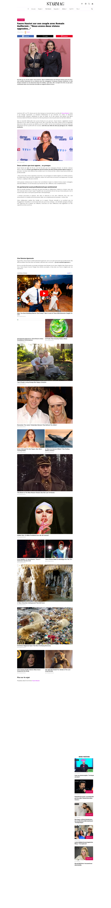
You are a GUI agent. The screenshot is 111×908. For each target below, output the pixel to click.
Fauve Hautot (65, 113)
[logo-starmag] (55, 4)
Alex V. (28, 32)
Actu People (89, 791)
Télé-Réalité (48, 9)
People (40, 9)
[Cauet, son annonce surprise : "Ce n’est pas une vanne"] (84, 765)
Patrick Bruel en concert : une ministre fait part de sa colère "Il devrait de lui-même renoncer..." (84, 798)
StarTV (71, 9)
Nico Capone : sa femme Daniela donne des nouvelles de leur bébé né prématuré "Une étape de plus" (84, 821)
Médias (64, 9)
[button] (82, 4)
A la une (33, 9)
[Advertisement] (55, 14)
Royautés (56, 9)
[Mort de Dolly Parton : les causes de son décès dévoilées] (84, 853)
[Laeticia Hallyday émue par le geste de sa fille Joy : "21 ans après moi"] (84, 832)
